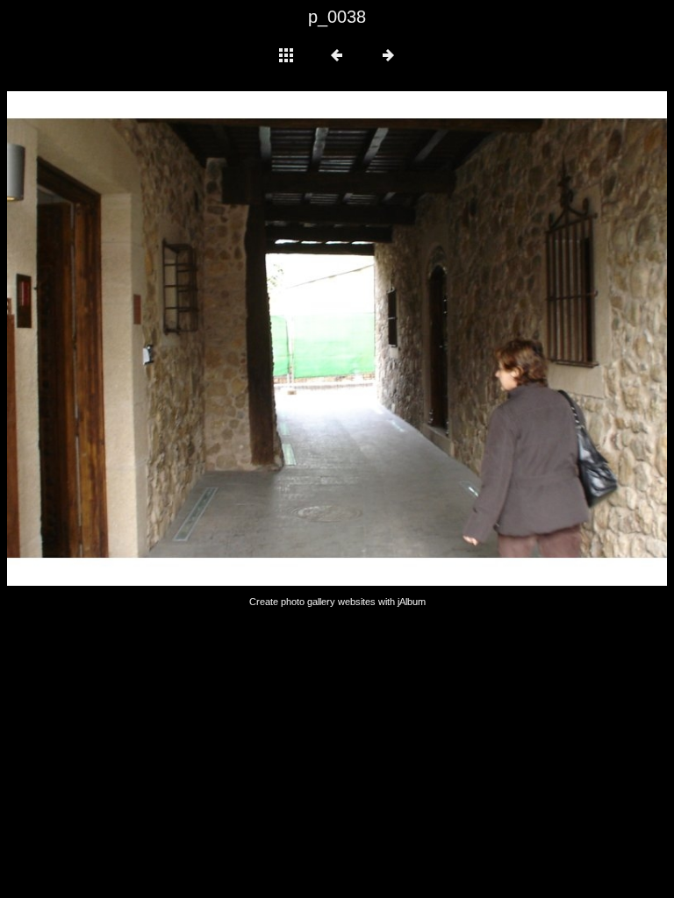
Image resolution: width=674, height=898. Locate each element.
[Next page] (469, 338)
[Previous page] (139, 338)
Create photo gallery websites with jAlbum (337, 601)
